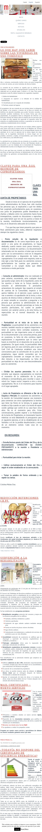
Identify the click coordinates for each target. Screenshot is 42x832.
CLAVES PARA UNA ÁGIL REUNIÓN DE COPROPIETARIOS (17, 168)
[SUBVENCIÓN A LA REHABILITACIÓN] (16, 583)
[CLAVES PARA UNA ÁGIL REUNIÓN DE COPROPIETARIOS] (16, 194)
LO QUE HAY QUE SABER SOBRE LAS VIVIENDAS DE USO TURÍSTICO (19, 53)
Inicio (21, 17)
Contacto (21, 36)
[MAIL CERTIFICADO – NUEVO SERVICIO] (16, 710)
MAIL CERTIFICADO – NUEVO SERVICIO (15, 686)
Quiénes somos (21, 20)
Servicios (21, 24)
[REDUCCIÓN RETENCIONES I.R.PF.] (16, 523)
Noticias (21, 27)
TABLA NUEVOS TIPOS (7, 551)
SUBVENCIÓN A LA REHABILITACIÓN (13, 559)
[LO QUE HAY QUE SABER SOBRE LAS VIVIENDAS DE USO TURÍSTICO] (16, 78)
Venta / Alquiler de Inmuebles (21, 33)
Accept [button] (17, 829)
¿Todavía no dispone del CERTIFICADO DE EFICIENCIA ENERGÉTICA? (20, 752)
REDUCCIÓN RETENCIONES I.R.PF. (19, 499)
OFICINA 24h (21, 30)
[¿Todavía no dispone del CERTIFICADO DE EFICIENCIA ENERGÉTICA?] (14, 778)
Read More (24, 829)
